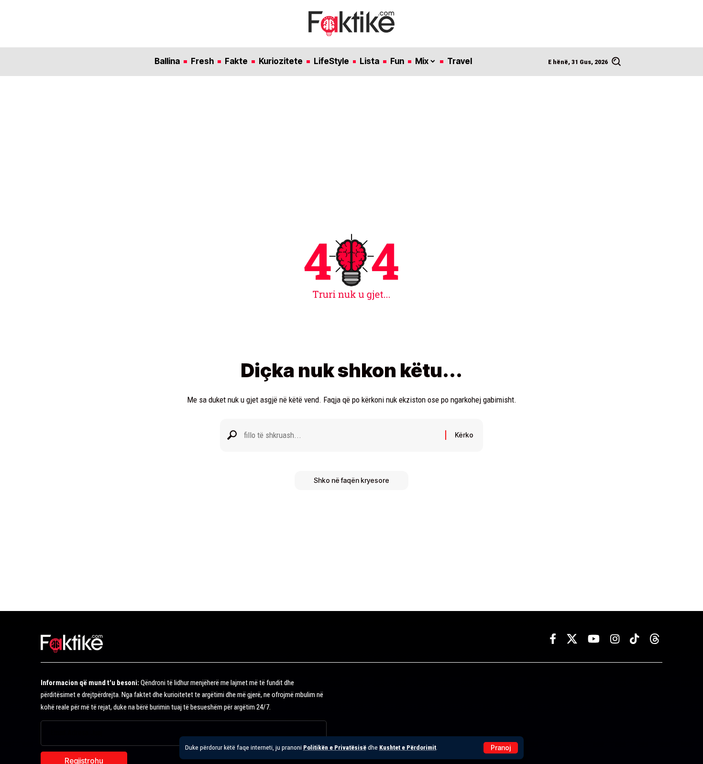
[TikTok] (634, 639)
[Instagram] (615, 639)
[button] (500, 747)
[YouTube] (593, 639)
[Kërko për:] (341, 435)
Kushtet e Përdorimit (407, 747)
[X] (572, 639)
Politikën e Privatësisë (334, 747)
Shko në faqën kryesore (351, 480)
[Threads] (654, 639)
